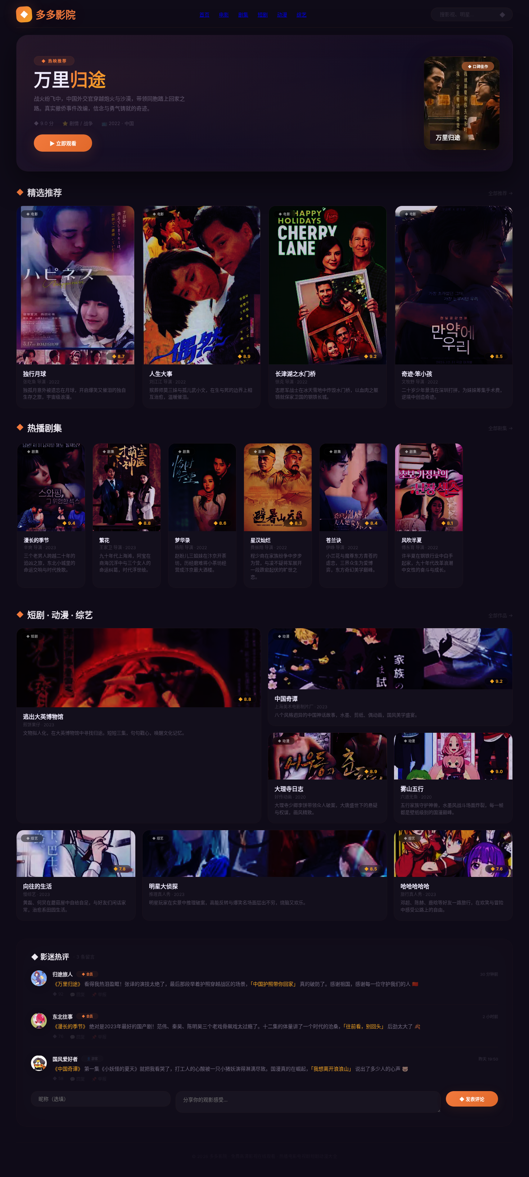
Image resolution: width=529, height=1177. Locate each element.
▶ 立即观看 (63, 143)
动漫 (282, 15)
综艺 (302, 15)
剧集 (243, 15)
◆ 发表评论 (472, 1099)
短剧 (263, 15)
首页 (204, 15)
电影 (224, 15)
